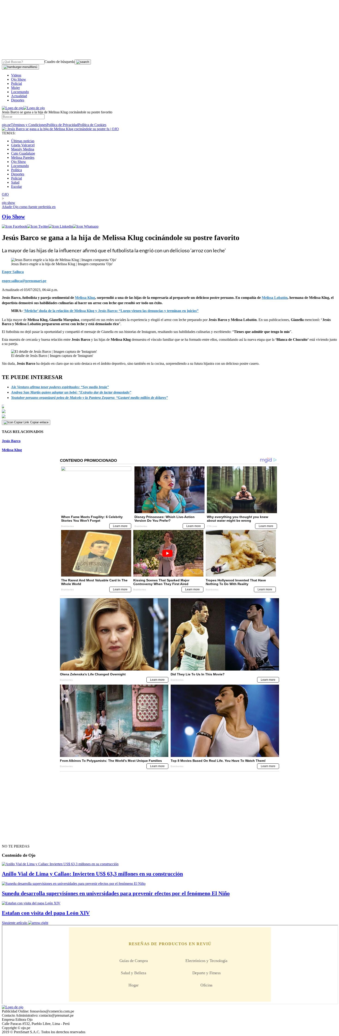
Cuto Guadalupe (23, 153)
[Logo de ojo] (12, 108)
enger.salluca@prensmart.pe (24, 281)
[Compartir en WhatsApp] (85, 226)
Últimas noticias (22, 141)
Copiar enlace (39, 422)
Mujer (15, 88)
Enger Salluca (13, 272)
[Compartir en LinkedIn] (61, 226)
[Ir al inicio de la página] (12, 838)
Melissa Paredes (22, 157)
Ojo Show (18, 79)
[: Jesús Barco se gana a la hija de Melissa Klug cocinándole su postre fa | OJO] (60, 129)
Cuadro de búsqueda (59, 62)
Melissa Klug (12, 450)
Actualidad (19, 96)
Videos (16, 75)
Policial (16, 83)
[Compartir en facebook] (14, 226)
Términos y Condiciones (29, 125)
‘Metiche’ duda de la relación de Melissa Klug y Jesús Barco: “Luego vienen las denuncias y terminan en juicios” (111, 311)
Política (16, 170)
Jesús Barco (11, 441)
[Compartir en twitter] (38, 226)
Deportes (17, 100)
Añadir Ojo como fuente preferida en (29, 207)
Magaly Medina (22, 149)
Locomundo (20, 92)
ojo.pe (6, 125)
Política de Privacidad (62, 125)
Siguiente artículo (14, 923)
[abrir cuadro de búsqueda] (82, 62)
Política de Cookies (92, 125)
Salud (15, 182)
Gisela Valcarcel (23, 145)
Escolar (16, 186)
